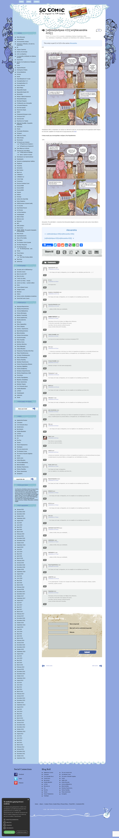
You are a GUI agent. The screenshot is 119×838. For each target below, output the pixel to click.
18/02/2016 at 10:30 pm (53, 374)
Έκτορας (19, 322)
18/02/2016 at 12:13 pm (53, 306)
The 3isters (19, 240)
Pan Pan (19, 440)
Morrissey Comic (24, 491)
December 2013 (21, 698)
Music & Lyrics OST (22, 274)
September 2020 (21, 518)
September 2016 (21, 625)
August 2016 (20, 627)
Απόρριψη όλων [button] (21, 832)
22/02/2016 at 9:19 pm (53, 566)
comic (28, 497)
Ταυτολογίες (20, 140)
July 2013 (19, 709)
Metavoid (19, 221)
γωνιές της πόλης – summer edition (25, 283)
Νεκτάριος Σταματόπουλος (23, 371)
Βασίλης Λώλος (20, 342)
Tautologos (19, 447)
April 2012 (19, 742)
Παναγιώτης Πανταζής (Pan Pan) (25, 351)
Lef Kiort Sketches (21, 212)
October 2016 (20, 622)
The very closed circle (22, 449)
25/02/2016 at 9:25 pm (53, 592)
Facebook (21, 774)
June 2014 (19, 684)
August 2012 (20, 733)
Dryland (19, 192)
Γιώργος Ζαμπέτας (21, 49)
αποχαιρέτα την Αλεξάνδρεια (70, 37)
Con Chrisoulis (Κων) (22, 386)
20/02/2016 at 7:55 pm (53, 492)
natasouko (19, 395)
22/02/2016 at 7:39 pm (53, 541)
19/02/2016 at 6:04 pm (53, 425)
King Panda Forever (22, 208)
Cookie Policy (56, 804)
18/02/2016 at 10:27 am (53, 293)
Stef (31, 497)
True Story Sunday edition (26, 257)
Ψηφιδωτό (19, 163)
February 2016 (20, 640)
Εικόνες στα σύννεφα (22, 51)
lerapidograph (20, 214)
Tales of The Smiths (22, 238)
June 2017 (19, 605)
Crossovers (20, 181)
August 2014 (20, 680)
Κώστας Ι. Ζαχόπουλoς (22, 328)
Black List (19, 172)
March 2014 (20, 691)
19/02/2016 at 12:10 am (53, 387)
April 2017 (19, 609)
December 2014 (21, 671)
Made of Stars (20, 216)
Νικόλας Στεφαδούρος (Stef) (24, 373)
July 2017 (19, 602)
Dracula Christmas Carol (23, 183)
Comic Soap (20, 179)
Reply (45, 275)
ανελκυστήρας (20, 39)
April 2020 (19, 529)
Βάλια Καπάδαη (21, 333)
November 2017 (21, 593)
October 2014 (20, 676)
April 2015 (19, 662)
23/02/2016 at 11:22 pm (53, 578)
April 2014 (19, 689)
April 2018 (19, 582)
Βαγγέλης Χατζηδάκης (22, 379)
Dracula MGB (20, 185)
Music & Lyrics (20, 276)
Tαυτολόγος (20, 375)
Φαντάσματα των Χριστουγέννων (25, 157)
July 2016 (19, 629)
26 (99, 30)
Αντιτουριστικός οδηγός (23, 41)
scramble (67, 809)
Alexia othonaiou (25, 490)
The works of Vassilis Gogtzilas (24, 453)
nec (18, 438)
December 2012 (21, 724)
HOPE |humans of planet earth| (24, 203)
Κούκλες (19, 74)
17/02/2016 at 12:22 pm (53, 269)
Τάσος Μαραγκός (21, 346)
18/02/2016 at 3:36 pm (53, 336)
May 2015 (19, 660)
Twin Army (19, 259)
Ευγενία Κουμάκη (21, 337)
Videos (18, 294)
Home (21, 1)
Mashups (19, 291)
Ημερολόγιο (20, 59)
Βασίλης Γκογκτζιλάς (22, 315)
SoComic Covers (21, 271)
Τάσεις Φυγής (20, 137)
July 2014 (19, 682)
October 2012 (20, 729)
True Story (19, 255)
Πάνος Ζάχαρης (21, 326)
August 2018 (20, 574)
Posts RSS (72, 804)
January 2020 (20, 536)
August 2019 (20, 547)
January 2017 (20, 616)
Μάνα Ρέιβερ (20, 87)
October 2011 (20, 756)
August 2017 (20, 600)
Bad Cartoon (20, 170)
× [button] (28, 799)
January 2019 (20, 562)
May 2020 (19, 527)
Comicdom (19, 422)
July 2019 (19, 549)
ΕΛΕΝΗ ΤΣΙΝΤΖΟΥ (52, 316)
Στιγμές (18, 129)
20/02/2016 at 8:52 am (53, 438)
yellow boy (19, 261)
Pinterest (21, 783)
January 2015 (20, 669)
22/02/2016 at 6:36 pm (53, 529)
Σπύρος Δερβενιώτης (22, 317)
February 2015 (20, 667)
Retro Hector (20, 233)
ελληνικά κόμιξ (34, 494)
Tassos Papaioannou (22, 444)
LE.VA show (20, 210)
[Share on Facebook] (58, 252)
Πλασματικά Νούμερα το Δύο (24, 114)
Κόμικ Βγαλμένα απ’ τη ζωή (23, 78)
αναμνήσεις (88, 37)
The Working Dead (21, 247)
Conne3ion (73, 809)
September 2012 (21, 731)
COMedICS (20, 174)
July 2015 (19, 656)
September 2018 (21, 571)
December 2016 (21, 618)
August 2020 (20, 520)
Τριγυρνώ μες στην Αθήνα (23, 150)
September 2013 (21, 704)
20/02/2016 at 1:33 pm (53, 480)
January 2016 (20, 642)
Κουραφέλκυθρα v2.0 (22, 83)
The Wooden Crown (22, 451)
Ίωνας (18, 65)
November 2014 (21, 673)
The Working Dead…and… (26, 248)
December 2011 (21, 751)
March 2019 (20, 558)
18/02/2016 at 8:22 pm (53, 362)
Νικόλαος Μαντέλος (22, 344)
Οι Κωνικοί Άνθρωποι (22, 105)
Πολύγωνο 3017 (21, 116)
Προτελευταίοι (20, 118)
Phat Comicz (20, 228)
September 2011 (21, 758)
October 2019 (20, 542)
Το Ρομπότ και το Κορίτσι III (26, 146)
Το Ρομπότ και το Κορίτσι (23, 142)
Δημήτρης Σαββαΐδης (22, 366)
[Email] (97, 252)
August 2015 (20, 653)
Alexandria (19, 168)
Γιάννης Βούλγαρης (22, 313)
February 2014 (20, 693)
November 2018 (21, 567)
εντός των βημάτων (21, 54)
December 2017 (21, 591)
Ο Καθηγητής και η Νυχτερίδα (24, 103)
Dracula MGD (20, 188)
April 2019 (19, 556)
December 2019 (21, 538)
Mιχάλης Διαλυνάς (21, 319)
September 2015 (21, 651)
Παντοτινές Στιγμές (21, 110)
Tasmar (19, 442)
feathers (19, 194)
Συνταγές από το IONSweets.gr (24, 269)
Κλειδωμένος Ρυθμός (22, 70)
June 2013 (19, 711)
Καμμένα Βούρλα (21, 67)
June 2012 (19, 738)
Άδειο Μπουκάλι (21, 37)
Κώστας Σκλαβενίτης (22, 368)
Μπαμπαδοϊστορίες (21, 98)
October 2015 (20, 649)
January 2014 (20, 696)
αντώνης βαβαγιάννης (28, 495)
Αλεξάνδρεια (69, 36)
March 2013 (20, 718)
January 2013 (20, 722)
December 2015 (21, 645)
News (18, 285)
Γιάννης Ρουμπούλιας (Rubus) (24, 364)
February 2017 (20, 613)
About (28, 1)
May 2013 (19, 713)
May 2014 (19, 687)
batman (29, 489)
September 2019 (21, 545)
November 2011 (21, 753)
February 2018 (20, 587)
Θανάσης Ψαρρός (21, 384)
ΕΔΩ (75, 131)
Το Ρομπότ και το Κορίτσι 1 (26, 144)
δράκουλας (30, 491)
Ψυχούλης (19, 165)
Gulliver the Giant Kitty (22, 199)
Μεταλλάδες (20, 94)
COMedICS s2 (20, 176)
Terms (50, 804)
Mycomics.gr (20, 436)
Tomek (18, 251)
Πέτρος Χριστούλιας (22, 382)
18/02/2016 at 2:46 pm (53, 318)
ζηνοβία (30, 490)
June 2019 (19, 551)
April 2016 (19, 636)
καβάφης (82, 37)
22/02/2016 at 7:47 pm (53, 554)
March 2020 (20, 531)
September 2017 (21, 598)
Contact (36, 1)
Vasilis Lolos (20, 458)
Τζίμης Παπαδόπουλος (22, 353)
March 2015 (20, 665)
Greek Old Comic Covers (23, 298)
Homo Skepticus (21, 201)
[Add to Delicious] (77, 252)
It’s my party (20, 205)
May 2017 (19, 607)
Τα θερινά (19, 133)
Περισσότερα (17, 816)
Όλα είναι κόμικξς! (21, 107)
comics (36, 500)
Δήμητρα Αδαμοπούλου (23, 306)
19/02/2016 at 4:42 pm (53, 399)
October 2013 (20, 702)
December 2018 (21, 565)
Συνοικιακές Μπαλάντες (23, 131)
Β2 (17, 47)
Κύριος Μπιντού (21, 85)
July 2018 (19, 576)
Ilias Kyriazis (20, 429)
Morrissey (36, 491)
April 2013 (19, 716)
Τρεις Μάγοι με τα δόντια (23, 148)
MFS (18, 223)
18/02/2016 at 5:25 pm (53, 348)
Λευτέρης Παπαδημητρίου (23, 355)
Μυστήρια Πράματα (22, 101)
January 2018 (20, 589)
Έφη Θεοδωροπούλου (22, 331)
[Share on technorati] (90, 252)
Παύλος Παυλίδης (21, 359)
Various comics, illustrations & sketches (27, 296)
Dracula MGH (20, 190)
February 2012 (20, 747)
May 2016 (19, 633)
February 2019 (20, 560)
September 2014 (21, 678)
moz (16, 489)
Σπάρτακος (19, 126)
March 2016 (20, 638)
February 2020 (20, 534)
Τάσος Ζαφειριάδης (21, 324)
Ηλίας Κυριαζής (21, 339)
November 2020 (21, 514)
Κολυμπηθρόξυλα (21, 72)
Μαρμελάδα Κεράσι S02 (23, 92)
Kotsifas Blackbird (21, 388)
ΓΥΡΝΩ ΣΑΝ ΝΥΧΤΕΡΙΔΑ (26, 152)
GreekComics (20, 427)
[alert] (16, 817)
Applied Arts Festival (22, 420)
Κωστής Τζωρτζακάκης (22, 377)
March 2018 (20, 585)
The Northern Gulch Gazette (24, 242)
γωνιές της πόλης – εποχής (23, 280)
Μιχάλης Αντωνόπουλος (23, 308)
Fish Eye (19, 196)
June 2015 (19, 658)
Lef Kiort (19, 390)
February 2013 (20, 720)
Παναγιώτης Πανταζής (31, 492)
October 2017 (20, 596)
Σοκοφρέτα (19, 473)
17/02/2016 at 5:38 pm (53, 281)
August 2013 (20, 707)
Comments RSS (80, 804)
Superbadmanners (21, 235)
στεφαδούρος (58, 37)
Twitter (20, 778)
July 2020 (19, 522)
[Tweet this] (64, 252)
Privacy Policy (64, 804)
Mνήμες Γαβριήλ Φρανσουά (24, 96)
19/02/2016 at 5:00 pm (53, 411)
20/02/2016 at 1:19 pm (53, 466)
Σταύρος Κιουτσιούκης (22, 335)
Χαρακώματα (20, 159)
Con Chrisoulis (24, 498)
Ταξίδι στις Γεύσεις (21, 135)
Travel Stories (20, 253)
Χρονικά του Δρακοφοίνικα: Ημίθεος (26, 161)
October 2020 (20, 516)
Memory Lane (20, 219)
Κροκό (18, 76)
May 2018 (19, 580)
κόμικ (16, 501)
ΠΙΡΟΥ (18, 112)
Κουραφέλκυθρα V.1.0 (22, 81)
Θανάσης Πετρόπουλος (23, 362)
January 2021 (20, 509)
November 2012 (21, 727)
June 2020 (19, 525)
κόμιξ (18, 498)
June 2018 (19, 578)
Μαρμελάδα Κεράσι (21, 90)
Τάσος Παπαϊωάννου (22, 357)
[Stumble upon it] (84, 252)
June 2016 (19, 631)
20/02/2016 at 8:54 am (53, 452)
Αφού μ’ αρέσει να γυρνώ (26, 154)
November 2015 (21, 647)
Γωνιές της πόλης (21, 278)
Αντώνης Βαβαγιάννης (22, 311)
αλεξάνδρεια (52, 37)
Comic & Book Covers (22, 287)
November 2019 (21, 540)
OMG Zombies (20, 225)
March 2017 (20, 611)
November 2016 (21, 620)
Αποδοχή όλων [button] (9, 832)
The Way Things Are (22, 244)
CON (36, 495)
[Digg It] (71, 252)
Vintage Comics (21, 289)
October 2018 (20, 569)
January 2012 (20, 749)
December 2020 (21, 511)
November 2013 (21, 700)
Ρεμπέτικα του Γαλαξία (22, 121)
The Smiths (18, 494)
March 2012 (20, 744)
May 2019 (19, 554)
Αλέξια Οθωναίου (21, 348)
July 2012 (19, 736)
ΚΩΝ (33, 497)
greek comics (18, 495)
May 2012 (19, 740)
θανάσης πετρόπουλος (20, 492)
